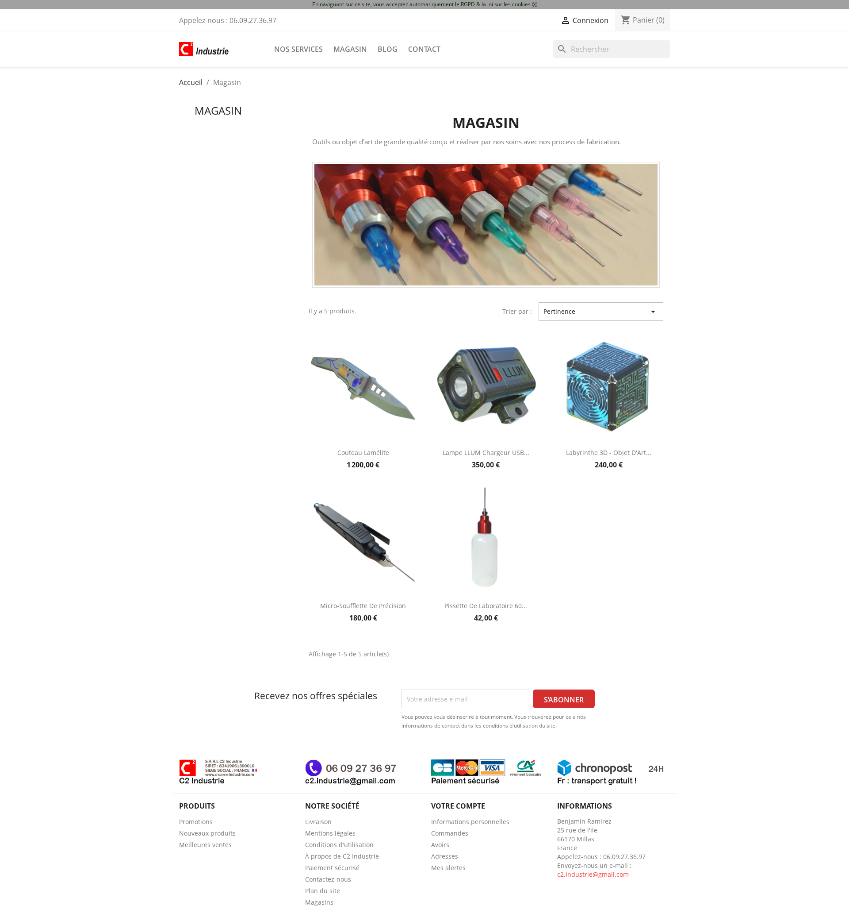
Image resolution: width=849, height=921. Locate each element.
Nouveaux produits (207, 833)
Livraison (318, 821)
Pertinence (600, 311)
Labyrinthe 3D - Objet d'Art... (608, 452)
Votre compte (458, 806)
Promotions (196, 821)
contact (424, 49)
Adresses (444, 856)
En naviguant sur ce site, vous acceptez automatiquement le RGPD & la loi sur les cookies (421, 4)
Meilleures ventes (205, 844)
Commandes (449, 833)
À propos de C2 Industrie (342, 856)
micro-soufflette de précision (363, 605)
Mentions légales (330, 833)
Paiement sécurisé (332, 867)
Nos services (298, 49)
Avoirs (440, 844)
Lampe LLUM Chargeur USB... (486, 452)
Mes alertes (448, 867)
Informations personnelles (470, 821)
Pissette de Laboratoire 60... (485, 605)
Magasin (350, 49)
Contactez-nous (328, 879)
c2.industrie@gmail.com (593, 874)
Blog (388, 49)
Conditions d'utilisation (339, 844)
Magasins (319, 902)
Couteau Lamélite (363, 452)
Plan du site (322, 890)
